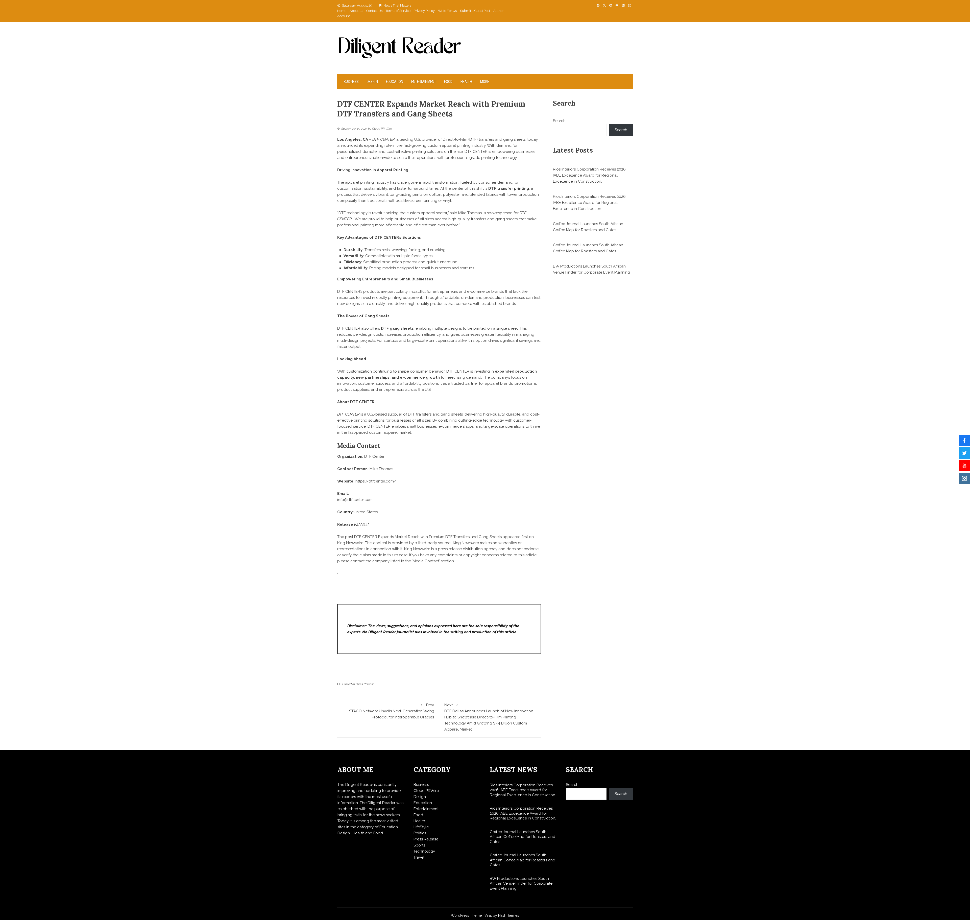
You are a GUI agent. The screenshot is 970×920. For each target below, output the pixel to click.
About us (356, 11)
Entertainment (423, 81)
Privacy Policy (424, 11)
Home (341, 11)
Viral (488, 915)
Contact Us (374, 11)
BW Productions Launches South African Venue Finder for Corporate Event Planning (521, 883)
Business (351, 81)
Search (559, 120)
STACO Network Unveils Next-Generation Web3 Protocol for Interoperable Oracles (391, 711)
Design (372, 81)
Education (394, 81)
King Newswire (350, 543)
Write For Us (447, 11)
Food (448, 81)
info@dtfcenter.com (355, 499)
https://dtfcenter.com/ (375, 481)
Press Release (365, 684)
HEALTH (466, 81)
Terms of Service (398, 11)
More (484, 81)
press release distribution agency (467, 549)
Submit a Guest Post (475, 11)
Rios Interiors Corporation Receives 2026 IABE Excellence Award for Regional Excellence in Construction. (589, 175)
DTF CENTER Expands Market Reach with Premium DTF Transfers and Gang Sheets (428, 537)
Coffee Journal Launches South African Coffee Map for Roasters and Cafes (522, 837)
